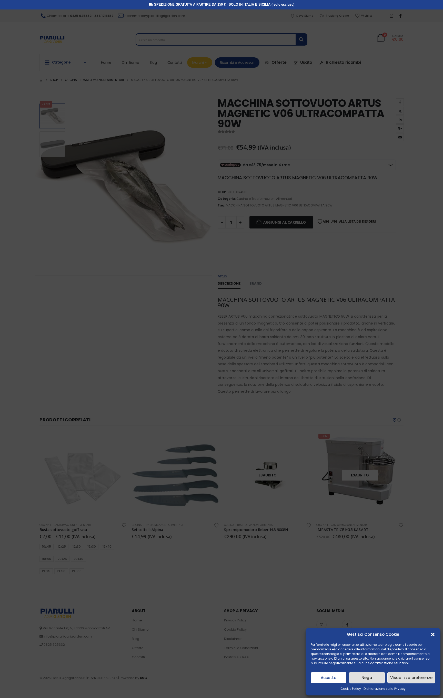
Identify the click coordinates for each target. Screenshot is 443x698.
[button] (432, 634)
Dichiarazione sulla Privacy (385, 688)
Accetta (329, 677)
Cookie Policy (350, 688)
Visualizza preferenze (411, 677)
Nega (366, 677)
